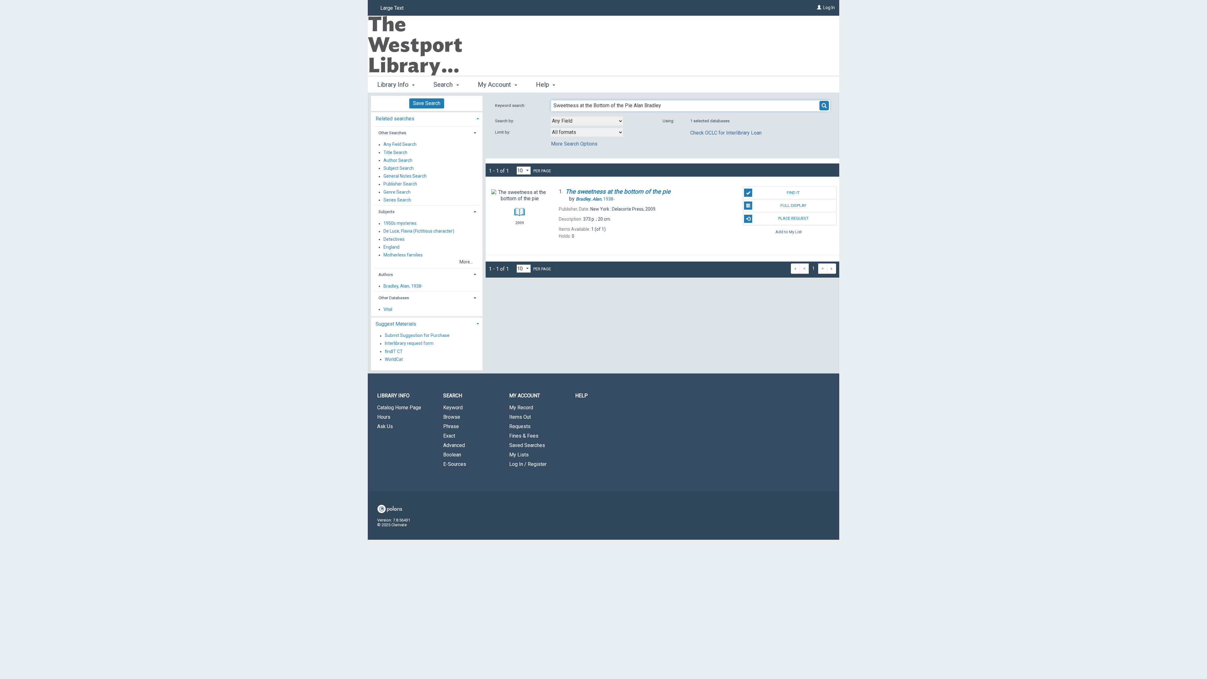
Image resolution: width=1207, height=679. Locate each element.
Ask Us (385, 426)
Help (581, 396)
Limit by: (503, 132)
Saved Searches (527, 445)
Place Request (793, 218)
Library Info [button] (393, 84)
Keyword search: (510, 105)
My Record (521, 408)
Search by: (505, 121)
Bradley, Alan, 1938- (403, 286)
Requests (520, 426)
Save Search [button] (426, 103)
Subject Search (398, 168)
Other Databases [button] (393, 297)
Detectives (394, 239)
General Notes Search (405, 176)
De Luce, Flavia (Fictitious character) (418, 231)
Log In (829, 7)
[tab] (426, 118)
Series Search (397, 199)
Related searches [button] (395, 119)
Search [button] (443, 84)
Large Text (392, 8)
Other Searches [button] (392, 132)
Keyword (453, 408)
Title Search (395, 152)
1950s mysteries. (400, 223)
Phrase (451, 426)
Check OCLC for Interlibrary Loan (726, 133)
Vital (387, 309)
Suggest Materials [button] (396, 324)
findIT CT (394, 351)
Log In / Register (528, 464)
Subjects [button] (386, 211)
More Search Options (574, 144)
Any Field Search (399, 144)
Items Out (520, 417)
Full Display (793, 205)
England (391, 247)
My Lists (519, 455)
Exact (449, 436)
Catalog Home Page (399, 408)
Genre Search (397, 192)
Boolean (452, 455)
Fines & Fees (523, 436)
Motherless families (403, 254)
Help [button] (543, 84)
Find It (793, 192)
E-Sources (454, 464)
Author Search (397, 160)
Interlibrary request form (409, 343)
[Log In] (819, 7)
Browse (451, 417)
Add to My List (788, 231)
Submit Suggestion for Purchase (417, 335)
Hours (383, 417)
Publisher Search (400, 184)
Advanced (454, 445)
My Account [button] (495, 84)
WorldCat (394, 359)
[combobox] (587, 121)
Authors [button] (385, 274)
